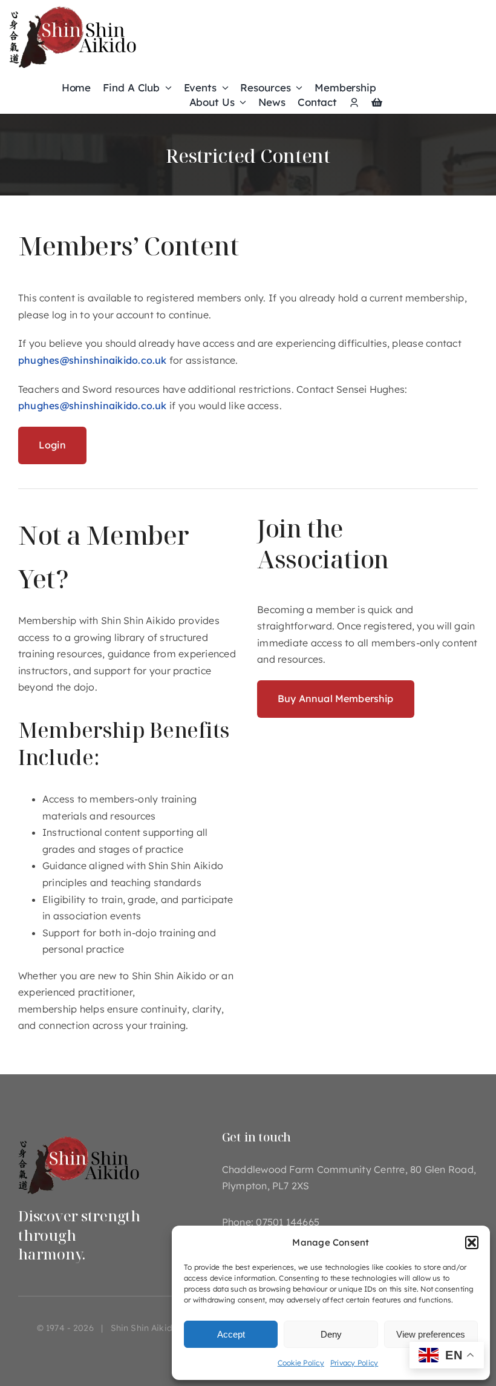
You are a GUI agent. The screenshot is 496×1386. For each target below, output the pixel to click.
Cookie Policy (301, 1362)
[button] (472, 1243)
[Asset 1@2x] (78, 1135)
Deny (331, 1334)
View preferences (430, 1334)
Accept (231, 1334)
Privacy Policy (354, 1362)
